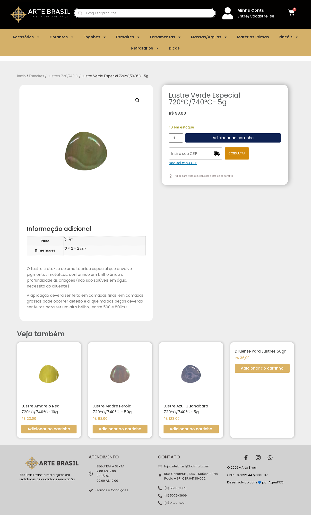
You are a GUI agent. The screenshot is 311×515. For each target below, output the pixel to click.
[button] (137, 100)
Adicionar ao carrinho (233, 138)
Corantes (59, 37)
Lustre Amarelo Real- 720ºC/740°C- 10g (42, 409)
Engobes (92, 37)
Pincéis (286, 37)
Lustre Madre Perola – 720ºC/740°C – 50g (114, 409)
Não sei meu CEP (183, 162)
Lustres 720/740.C (62, 76)
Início (21, 76)
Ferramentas (162, 37)
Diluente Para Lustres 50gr (260, 351)
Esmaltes (125, 37)
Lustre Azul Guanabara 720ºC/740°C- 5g (186, 409)
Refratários (142, 48)
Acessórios (23, 37)
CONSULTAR (237, 153)
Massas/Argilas (206, 37)
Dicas (174, 48)
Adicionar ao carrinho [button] (48, 429)
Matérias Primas (253, 37)
